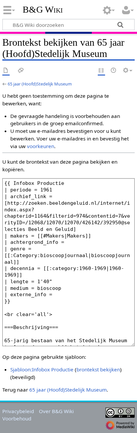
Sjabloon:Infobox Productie (41, 369)
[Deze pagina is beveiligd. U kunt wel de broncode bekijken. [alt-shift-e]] (101, 71)
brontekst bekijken (98, 369)
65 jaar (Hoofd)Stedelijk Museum (40, 84)
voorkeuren (40, 146)
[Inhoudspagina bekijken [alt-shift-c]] (6, 71)
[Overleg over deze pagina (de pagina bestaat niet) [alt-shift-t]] (21, 71)
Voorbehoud (16, 418)
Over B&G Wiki (56, 411)
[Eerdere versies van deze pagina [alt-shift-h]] (113, 71)
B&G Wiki (43, 9)
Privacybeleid (18, 411)
